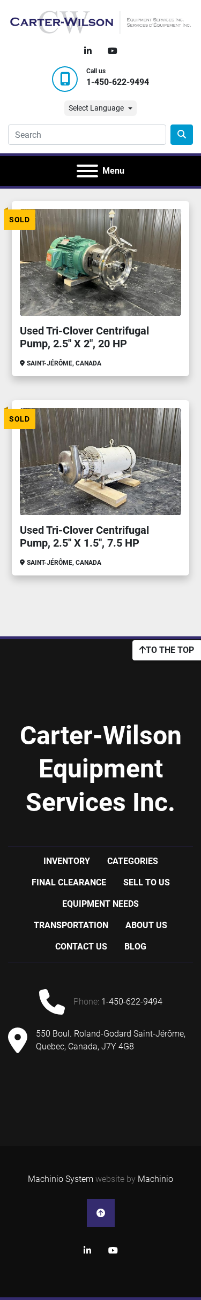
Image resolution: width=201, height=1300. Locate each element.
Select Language (96, 108)
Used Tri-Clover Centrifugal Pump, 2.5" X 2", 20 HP (84, 337)
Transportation (71, 925)
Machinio (155, 1179)
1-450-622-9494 (117, 82)
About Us (146, 925)
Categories (132, 861)
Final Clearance (69, 882)
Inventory (66, 861)
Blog (135, 946)
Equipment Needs (100, 904)
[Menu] (87, 171)
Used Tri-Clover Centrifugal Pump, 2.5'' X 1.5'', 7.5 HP (84, 536)
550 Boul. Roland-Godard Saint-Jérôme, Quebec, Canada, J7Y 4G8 (110, 1040)
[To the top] (101, 1213)
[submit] (181, 134)
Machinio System (60, 1179)
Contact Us (81, 946)
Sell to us (146, 882)
